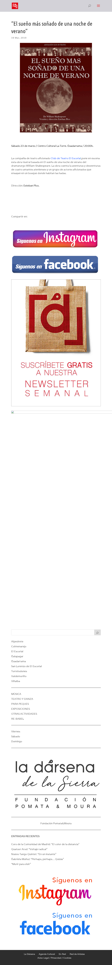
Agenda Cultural (47, 954)
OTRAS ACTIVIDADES (24, 713)
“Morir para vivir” (21, 864)
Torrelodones (19, 671)
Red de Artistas (77, 954)
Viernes (15, 731)
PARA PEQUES (20, 703)
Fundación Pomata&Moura (55, 823)
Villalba (15, 681)
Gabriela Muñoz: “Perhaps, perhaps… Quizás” (37, 859)
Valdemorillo (18, 676)
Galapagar (17, 656)
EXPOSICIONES (20, 708)
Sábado (15, 736)
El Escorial (17, 651)
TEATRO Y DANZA (22, 699)
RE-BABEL (17, 718)
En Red (62, 954)
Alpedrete (17, 641)
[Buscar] (97, 632)
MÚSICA (16, 694)
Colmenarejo (18, 646)
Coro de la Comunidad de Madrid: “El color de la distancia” (45, 844)
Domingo (16, 741)
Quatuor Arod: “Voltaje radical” (29, 849)
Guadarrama (18, 661)
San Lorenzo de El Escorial (26, 666)
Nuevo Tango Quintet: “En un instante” (33, 854)
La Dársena (29, 954)
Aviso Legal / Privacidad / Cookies (54, 958)
